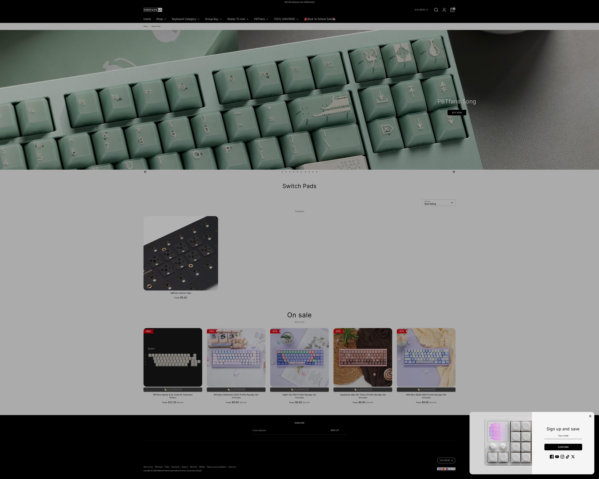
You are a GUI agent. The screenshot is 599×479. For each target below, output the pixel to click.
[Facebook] (552, 457)
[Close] (590, 416)
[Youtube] (557, 457)
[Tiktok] (568, 457)
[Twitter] (573, 457)
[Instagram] (562, 457)
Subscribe (563, 447)
